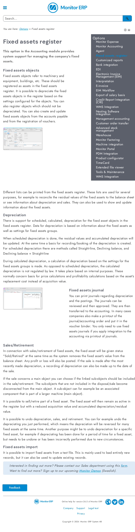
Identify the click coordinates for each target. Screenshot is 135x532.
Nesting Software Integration (107, 112)
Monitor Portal (105, 149)
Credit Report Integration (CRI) (113, 100)
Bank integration (107, 64)
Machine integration (109, 144)
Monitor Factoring (108, 139)
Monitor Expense (107, 41)
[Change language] (125, 30)
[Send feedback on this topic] (14, 486)
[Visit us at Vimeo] (115, 504)
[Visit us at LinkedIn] (121, 504)
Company (68, 508)
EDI (98, 69)
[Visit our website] (108, 504)
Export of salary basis (110, 95)
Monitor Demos (90, 470)
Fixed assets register (111, 55)
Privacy (81, 513)
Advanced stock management (106, 129)
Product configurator (110, 158)
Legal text (93, 508)
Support (81, 508)
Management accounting (113, 118)
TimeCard (102, 163)
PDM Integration (107, 153)
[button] (127, 18)
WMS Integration (107, 107)
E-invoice (102, 86)
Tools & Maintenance (110, 172)
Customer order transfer (112, 123)
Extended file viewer (110, 167)
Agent (100, 51)
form (124, 465)
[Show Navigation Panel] (5, 8)
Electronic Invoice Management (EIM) (109, 75)
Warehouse (103, 135)
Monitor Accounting (109, 46)
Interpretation (105, 81)
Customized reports (109, 60)
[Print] (129, 30)
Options (99, 37)
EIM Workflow (105, 90)
